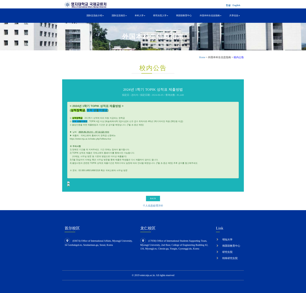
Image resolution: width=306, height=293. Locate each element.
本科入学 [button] (139, 15)
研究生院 (227, 252)
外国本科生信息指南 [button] (210, 15)
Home (202, 57)
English (236, 5)
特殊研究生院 (230, 258)
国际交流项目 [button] (118, 15)
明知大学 (227, 239)
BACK (153, 198)
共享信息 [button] (233, 15)
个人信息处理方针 (153, 205)
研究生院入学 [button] (160, 15)
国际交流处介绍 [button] (94, 15)
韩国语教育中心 (184, 15)
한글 (228, 5)
